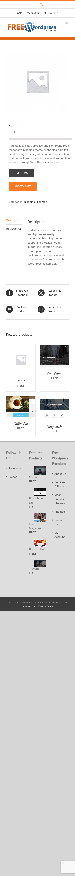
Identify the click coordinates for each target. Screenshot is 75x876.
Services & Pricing (60, 484)
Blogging (29, 201)
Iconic (20, 381)
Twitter (12, 476)
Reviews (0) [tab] (13, 228)
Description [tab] (13, 220)
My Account (59, 534)
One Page (54, 373)
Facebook (14, 468)
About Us (60, 473)
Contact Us (59, 522)
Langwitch (54, 426)
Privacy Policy (45, 606)
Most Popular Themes (59, 499)
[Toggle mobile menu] (67, 24)
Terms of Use (29, 606)
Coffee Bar (20, 423)
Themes (42, 201)
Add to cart (22, 186)
